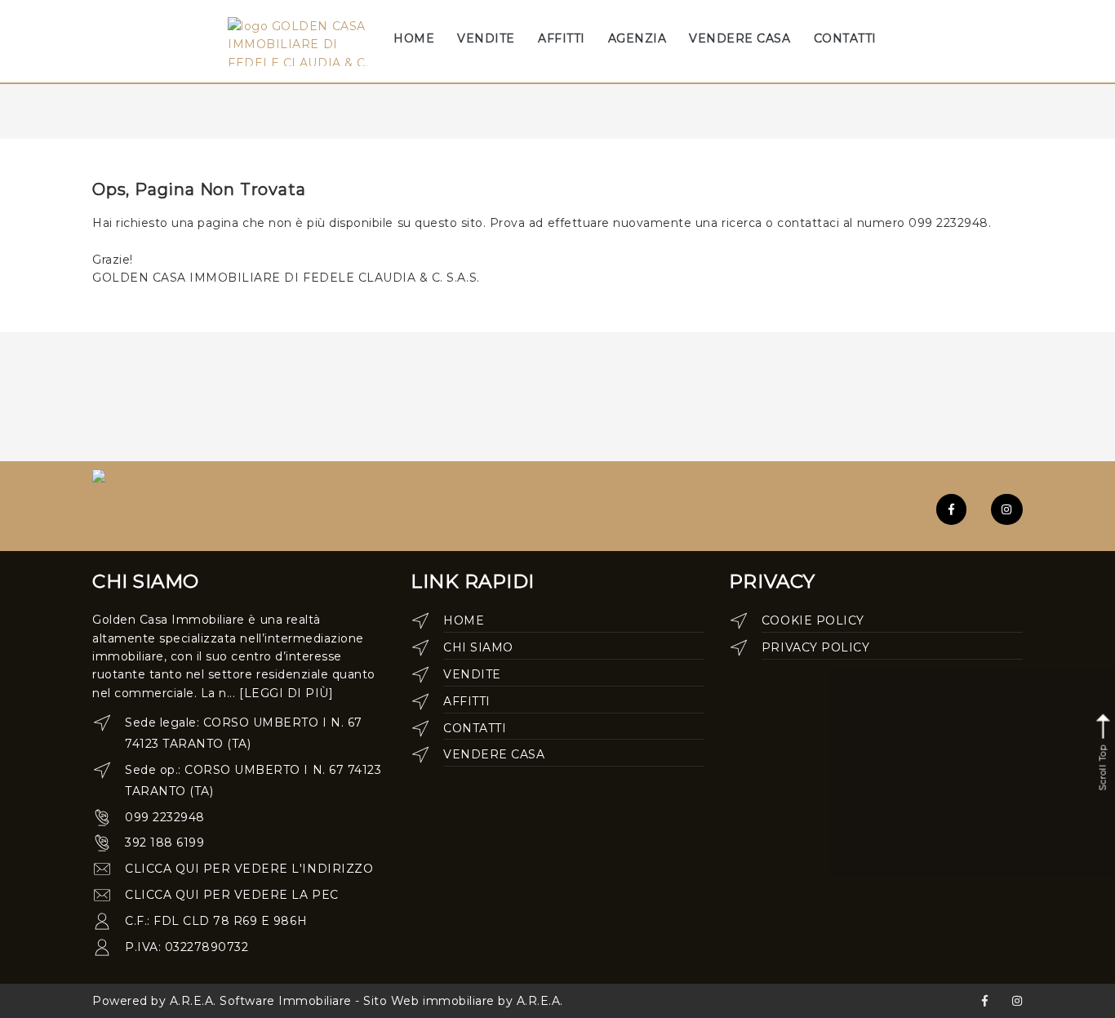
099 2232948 (165, 817)
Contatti (474, 728)
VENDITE (486, 38)
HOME (413, 38)
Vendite (472, 674)
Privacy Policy (815, 647)
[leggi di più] (286, 693)
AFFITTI (561, 38)
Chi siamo (478, 647)
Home (463, 620)
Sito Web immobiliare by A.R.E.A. (463, 1001)
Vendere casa (493, 754)
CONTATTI (845, 38)
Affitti (467, 701)
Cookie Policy (813, 620)
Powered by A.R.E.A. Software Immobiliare (222, 1001)
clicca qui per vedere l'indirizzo (249, 868)
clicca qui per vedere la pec (232, 894)
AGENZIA (637, 38)
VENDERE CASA (739, 38)
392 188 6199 (164, 842)
